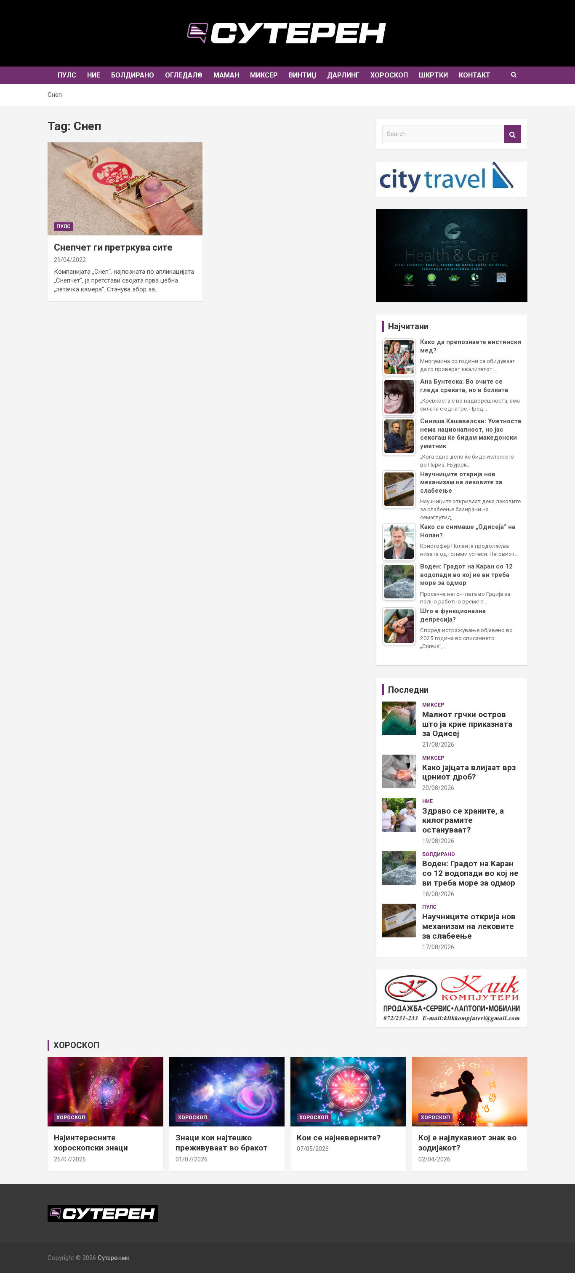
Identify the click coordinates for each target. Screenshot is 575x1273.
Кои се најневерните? (339, 1137)
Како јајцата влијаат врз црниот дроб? (469, 772)
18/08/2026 (438, 894)
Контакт (474, 75)
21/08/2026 (438, 744)
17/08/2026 (438, 947)
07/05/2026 (313, 1148)
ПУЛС (67, 75)
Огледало (183, 75)
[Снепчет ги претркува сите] (125, 189)
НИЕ (93, 75)
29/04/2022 (70, 259)
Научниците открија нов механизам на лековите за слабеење (469, 926)
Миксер (264, 75)
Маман (226, 75)
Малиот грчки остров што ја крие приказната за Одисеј (467, 724)
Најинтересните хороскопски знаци (91, 1143)
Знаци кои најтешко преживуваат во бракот (222, 1143)
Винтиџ (302, 75)
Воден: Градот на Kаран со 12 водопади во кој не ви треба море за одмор (470, 873)
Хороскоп (389, 75)
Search (512, 134)
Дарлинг (343, 75)
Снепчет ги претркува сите (113, 247)
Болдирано (132, 75)
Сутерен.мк (114, 1258)
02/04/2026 (434, 1159)
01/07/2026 (192, 1159)
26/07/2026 (70, 1159)
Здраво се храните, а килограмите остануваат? (463, 820)
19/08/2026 (438, 841)
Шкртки (433, 75)
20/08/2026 (438, 788)
